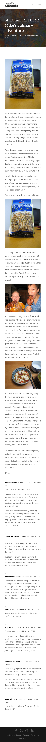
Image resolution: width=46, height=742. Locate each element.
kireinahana (10, 577)
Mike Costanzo (12, 35)
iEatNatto (9, 609)
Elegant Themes (22, 735)
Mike (6, 37)
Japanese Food (35, 35)
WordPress (23, 738)
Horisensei (9, 627)
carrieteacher (11, 536)
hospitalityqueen (12, 661)
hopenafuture (11, 482)
